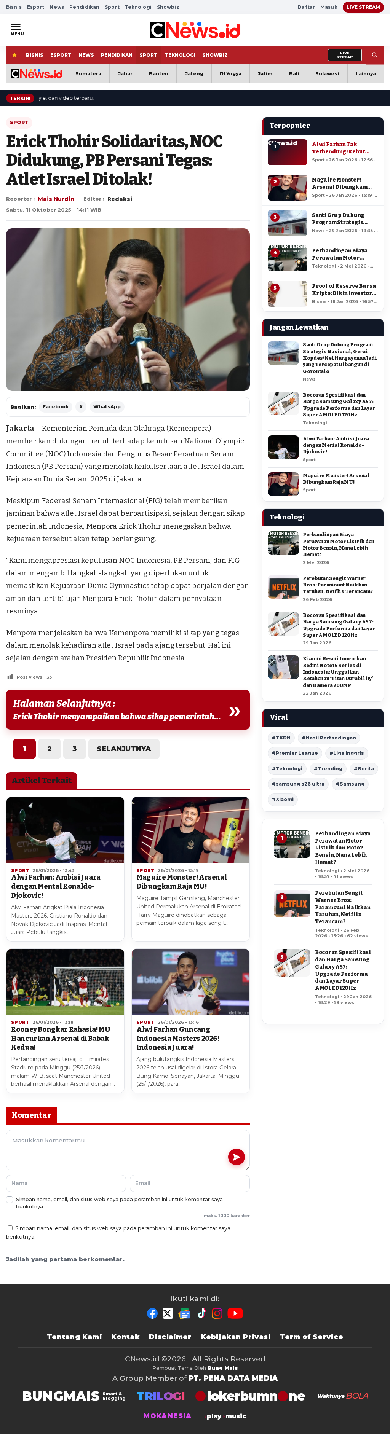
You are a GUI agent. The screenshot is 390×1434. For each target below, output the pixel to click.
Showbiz (168, 7)
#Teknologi (287, 768)
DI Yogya (230, 73)
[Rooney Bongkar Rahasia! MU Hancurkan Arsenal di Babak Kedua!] (65, 982)
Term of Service (312, 1337)
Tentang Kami (74, 1337)
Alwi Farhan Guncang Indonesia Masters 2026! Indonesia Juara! (177, 1038)
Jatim (265, 73)
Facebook (56, 406)
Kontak (125, 1337)
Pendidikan (84, 7)
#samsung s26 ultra (298, 784)
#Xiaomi (283, 799)
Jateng (194, 73)
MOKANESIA (168, 1416)
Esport (36, 7)
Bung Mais (223, 1368)
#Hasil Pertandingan (329, 738)
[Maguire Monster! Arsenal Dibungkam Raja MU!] (190, 830)
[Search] (375, 55)
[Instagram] (217, 1313)
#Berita (364, 768)
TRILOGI (160, 1396)
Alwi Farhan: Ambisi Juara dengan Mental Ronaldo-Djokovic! (56, 886)
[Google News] (184, 1313)
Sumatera (88, 73)
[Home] (14, 55)
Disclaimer (170, 1337)
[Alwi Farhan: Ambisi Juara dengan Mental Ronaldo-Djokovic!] (65, 830)
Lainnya (366, 73)
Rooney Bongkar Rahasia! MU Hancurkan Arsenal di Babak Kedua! (60, 1038)
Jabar (125, 73)
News (57, 7)
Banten (158, 73)
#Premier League (295, 753)
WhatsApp (107, 406)
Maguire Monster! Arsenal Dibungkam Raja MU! (181, 882)
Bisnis (14, 7)
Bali (294, 73)
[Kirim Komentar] (236, 1157)
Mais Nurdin (56, 199)
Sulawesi (327, 73)
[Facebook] (152, 1313)
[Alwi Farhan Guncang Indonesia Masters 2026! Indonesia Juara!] (190, 982)
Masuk (328, 7)
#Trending (328, 768)
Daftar (306, 7)
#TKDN (281, 738)
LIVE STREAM (363, 7)
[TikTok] (201, 1313)
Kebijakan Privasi (236, 1337)
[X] (168, 1313)
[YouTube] (235, 1313)
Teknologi (138, 7)
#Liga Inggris (346, 753)
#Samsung (350, 784)
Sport (112, 7)
